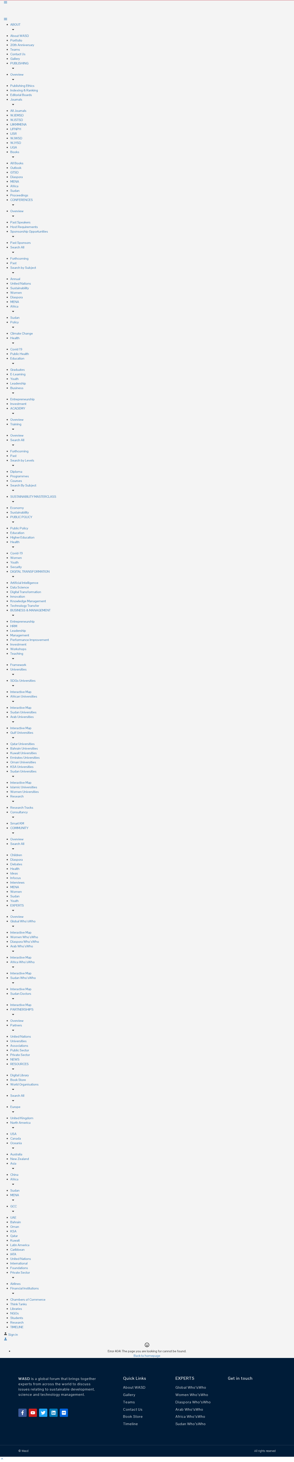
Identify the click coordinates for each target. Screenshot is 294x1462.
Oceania (16, 1143)
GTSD (14, 172)
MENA (14, 181)
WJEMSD (17, 115)
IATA (13, 1254)
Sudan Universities (23, 712)
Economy (17, 508)
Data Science (19, 587)
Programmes (19, 476)
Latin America (19, 1245)
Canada (15, 1138)
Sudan (15, 191)
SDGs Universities (23, 681)
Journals (16, 99)
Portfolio (16, 40)
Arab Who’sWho (21, 946)
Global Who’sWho (23, 921)
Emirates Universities (25, 758)
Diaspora (16, 177)
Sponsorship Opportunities (29, 231)
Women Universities (24, 792)
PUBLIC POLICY (21, 517)
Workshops (18, 649)
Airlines (15, 1284)
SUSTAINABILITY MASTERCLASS (33, 497)
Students (16, 1318)
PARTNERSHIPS (22, 1009)
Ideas (14, 873)
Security (16, 567)
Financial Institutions (24, 1288)
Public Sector (19, 1050)
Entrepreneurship (22, 399)
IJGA (13, 147)
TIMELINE (16, 1327)
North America (20, 1123)
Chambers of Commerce (27, 1299)
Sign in (13, 1335)
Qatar (14, 1236)
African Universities (23, 696)
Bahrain (15, 1222)
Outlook (15, 168)
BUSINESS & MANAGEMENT (30, 610)
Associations (19, 1046)
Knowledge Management (28, 601)
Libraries (16, 1309)
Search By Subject (23, 485)
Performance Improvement (29, 640)
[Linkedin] (53, 1413)
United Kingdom (21, 1118)
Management (19, 635)
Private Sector (20, 1055)
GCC (13, 1206)
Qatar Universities (22, 744)
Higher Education (22, 537)
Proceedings (19, 195)
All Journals (18, 111)
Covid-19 (16, 553)
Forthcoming (19, 258)
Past (13, 263)
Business (16, 388)
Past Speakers (20, 222)
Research (17, 796)
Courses (16, 481)
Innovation (17, 596)
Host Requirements (24, 227)
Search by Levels (22, 460)
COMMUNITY (19, 828)
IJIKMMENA (18, 124)
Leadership (18, 383)
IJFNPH (15, 129)
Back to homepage (147, 1356)
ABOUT (15, 24)
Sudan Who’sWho (23, 978)
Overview (16, 74)
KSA (13, 1231)
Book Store (18, 1080)
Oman (14, 1227)
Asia (13, 1163)
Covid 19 (16, 349)
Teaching (16, 653)
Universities (18, 669)
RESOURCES (19, 1064)
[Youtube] (33, 1413)
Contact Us (17, 54)
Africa (14, 186)
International (19, 1263)
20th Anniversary (22, 45)
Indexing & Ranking (24, 90)
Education (17, 358)
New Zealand (19, 1159)
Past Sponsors (20, 243)
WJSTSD (16, 120)
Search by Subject (23, 268)
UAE (13, 1217)
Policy (14, 322)
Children (16, 855)
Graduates (17, 370)
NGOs (14, 1313)
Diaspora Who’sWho (24, 942)
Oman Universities (23, 762)
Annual (15, 279)
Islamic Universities (23, 787)
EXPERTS (17, 905)
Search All (17, 247)
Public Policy (19, 528)
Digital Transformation (25, 592)
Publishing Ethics (22, 86)
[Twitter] (43, 1413)
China (14, 1175)
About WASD (19, 36)
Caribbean (17, 1250)
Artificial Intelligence (24, 583)
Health (15, 338)
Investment (18, 404)
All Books (16, 163)
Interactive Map (20, 692)
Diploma (16, 472)
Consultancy (19, 812)
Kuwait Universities (23, 753)
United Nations (20, 283)
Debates (16, 864)
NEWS (15, 1059)
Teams (15, 49)
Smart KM (17, 823)
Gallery (15, 59)
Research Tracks (21, 807)
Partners (16, 1025)
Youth (14, 379)
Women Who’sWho (24, 937)
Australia (16, 1154)
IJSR (13, 134)
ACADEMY (17, 408)
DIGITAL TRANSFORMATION (30, 571)
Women (16, 293)
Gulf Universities (21, 733)
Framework (18, 665)
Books (14, 152)
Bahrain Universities (24, 748)
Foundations (19, 1268)
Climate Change (21, 333)
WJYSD (15, 143)
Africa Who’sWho (22, 962)
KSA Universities (22, 767)
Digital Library (19, 1075)
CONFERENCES (21, 200)
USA (13, 1134)
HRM (13, 626)
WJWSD (16, 138)
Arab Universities (22, 717)
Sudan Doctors (20, 994)
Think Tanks (18, 1304)
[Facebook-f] (22, 1413)
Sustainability (19, 288)
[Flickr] (64, 1413)
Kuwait (15, 1240)
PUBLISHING (19, 63)
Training (15, 424)
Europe (15, 1107)
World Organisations (24, 1084)
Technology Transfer (24, 606)
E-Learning (17, 374)
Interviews (17, 882)
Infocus (15, 878)
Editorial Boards (21, 95)
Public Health (19, 354)
